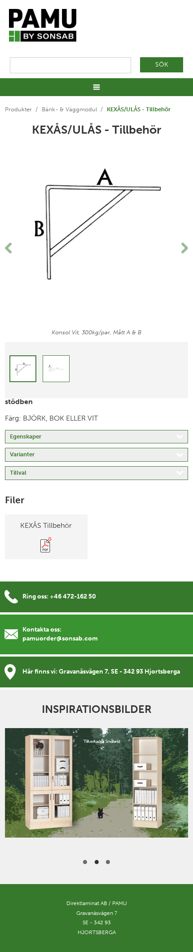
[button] (18, 248)
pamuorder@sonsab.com (60, 638)
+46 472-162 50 (73, 596)
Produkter (18, 109)
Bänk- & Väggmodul (69, 109)
